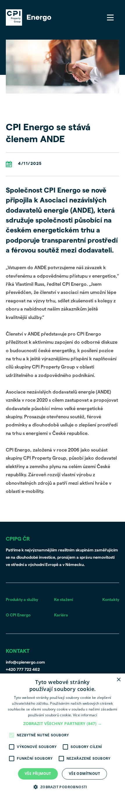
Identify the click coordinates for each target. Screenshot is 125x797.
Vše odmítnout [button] (84, 773)
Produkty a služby (22, 600)
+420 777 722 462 (23, 670)
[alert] (62, 735)
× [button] (118, 680)
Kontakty (110, 600)
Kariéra (61, 615)
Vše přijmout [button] (38, 773)
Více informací (85, 715)
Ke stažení (63, 600)
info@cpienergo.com (25, 662)
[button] (62, 723)
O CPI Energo (18, 615)
